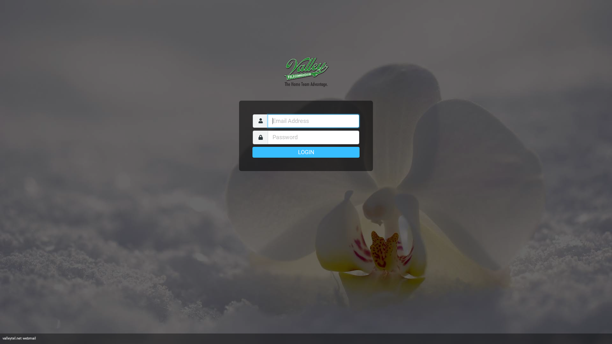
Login (306, 152)
